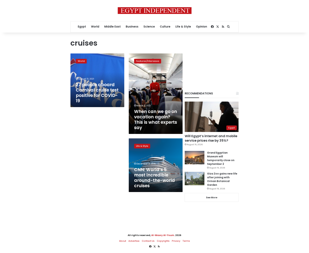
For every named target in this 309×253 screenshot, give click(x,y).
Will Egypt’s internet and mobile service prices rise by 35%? (211, 138)
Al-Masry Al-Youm (162, 235)
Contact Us (148, 241)
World (95, 26)
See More (211, 197)
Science (149, 26)
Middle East (112, 26)
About (122, 241)
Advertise (133, 241)
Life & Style (183, 26)
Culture (165, 26)
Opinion (201, 26)
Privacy (176, 241)
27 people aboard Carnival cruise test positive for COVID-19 (97, 93)
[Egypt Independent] (155, 10)
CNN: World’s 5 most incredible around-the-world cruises (154, 178)
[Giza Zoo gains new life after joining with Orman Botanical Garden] (194, 178)
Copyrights (163, 241)
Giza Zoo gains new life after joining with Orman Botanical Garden (222, 179)
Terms (186, 241)
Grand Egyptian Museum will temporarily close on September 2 (220, 158)
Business (132, 26)
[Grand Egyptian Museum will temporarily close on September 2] (194, 157)
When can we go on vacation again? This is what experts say (155, 120)
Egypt (82, 26)
